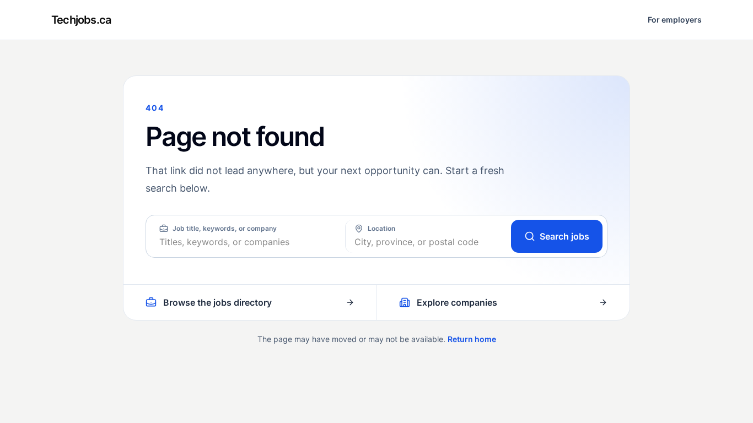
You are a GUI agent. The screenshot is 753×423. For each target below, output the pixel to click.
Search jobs (564, 236)
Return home (472, 339)
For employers (675, 19)
